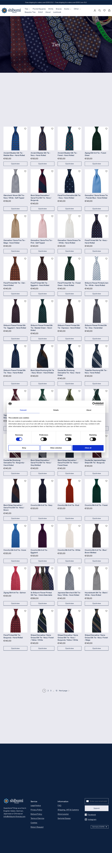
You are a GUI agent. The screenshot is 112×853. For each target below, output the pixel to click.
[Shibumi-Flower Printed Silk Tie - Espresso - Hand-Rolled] (69, 311)
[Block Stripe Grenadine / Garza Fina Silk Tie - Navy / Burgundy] (42, 181)
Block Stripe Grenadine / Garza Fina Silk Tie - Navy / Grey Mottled (41, 462)
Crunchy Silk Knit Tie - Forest (96, 505)
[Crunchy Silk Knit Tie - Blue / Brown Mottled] (97, 536)
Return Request (37, 827)
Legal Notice (36, 805)
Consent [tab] (23, 410)
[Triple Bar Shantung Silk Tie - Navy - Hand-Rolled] (97, 356)
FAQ (59, 805)
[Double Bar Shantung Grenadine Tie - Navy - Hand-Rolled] (69, 356)
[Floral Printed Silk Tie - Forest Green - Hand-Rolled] (69, 268)
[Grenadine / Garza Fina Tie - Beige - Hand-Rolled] (15, 226)
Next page (63, 690)
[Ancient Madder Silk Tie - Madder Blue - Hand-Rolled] (15, 138)
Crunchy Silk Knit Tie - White (69, 550)
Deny (24, 448)
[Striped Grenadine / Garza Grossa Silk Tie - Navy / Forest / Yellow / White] (42, 621)
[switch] (44, 439)
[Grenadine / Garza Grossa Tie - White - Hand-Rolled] (69, 226)
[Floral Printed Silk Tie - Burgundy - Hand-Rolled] (15, 621)
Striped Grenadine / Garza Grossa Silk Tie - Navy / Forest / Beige (96, 637)
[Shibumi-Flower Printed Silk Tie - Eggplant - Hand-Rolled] (15, 311)
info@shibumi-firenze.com (14, 816)
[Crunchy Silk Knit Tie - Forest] (97, 491)
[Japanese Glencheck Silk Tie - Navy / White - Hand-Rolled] (69, 578)
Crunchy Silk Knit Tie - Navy (41, 505)
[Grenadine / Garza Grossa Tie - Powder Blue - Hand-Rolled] (97, 181)
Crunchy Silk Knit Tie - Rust (68, 505)
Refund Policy (36, 814)
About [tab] (88, 410)
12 (56, 690)
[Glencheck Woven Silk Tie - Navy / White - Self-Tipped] (15, 181)
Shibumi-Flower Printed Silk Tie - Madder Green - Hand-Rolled (42, 327)
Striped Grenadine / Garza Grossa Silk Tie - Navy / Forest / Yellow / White (42, 637)
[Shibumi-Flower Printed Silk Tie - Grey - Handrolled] (97, 311)
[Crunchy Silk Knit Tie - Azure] (15, 536)
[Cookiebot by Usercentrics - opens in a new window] (94, 403)
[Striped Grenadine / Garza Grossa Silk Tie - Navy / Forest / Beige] (97, 621)
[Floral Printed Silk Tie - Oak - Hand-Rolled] (15, 268)
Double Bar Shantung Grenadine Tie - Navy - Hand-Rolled (69, 372)
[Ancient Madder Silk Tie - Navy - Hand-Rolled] (42, 138)
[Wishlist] (104, 10)
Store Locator (63, 814)
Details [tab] (56, 410)
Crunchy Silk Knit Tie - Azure (15, 550)
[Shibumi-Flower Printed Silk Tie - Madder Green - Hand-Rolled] (42, 311)
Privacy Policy (36, 810)
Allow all (88, 448)
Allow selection (56, 448)
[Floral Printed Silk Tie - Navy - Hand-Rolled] (97, 226)
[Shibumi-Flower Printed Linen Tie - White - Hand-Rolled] (97, 268)
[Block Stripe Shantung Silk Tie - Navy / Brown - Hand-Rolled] (42, 356)
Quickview (15, 164)
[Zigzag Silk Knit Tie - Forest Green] (97, 138)
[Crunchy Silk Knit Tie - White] (69, 536)
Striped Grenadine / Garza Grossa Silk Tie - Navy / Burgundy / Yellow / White (68, 637)
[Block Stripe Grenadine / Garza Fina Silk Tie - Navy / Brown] (15, 491)
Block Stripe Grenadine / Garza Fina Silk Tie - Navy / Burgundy (41, 197)
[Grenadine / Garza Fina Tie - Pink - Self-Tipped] (42, 226)
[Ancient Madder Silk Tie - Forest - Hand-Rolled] (69, 138)
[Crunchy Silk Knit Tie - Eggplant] (42, 536)
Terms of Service (37, 818)
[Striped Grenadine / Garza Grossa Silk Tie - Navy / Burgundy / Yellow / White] (69, 621)
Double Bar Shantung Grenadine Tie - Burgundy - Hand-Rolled (14, 462)
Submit (97, 808)
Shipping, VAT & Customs (68, 810)
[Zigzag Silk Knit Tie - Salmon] (15, 578)
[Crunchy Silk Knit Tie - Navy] (42, 491)
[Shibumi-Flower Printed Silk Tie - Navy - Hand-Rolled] (15, 356)
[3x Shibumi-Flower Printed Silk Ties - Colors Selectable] (42, 578)
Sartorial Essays (64, 818)
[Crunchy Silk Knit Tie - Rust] (69, 491)
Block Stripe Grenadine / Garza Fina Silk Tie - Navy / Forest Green (68, 462)
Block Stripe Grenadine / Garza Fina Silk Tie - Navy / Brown (14, 507)
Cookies (34, 823)
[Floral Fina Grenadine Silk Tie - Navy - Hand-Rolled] (69, 181)
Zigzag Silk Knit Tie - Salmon (15, 592)
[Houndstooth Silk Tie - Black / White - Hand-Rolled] (97, 578)
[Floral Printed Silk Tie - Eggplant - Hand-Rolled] (42, 268)
